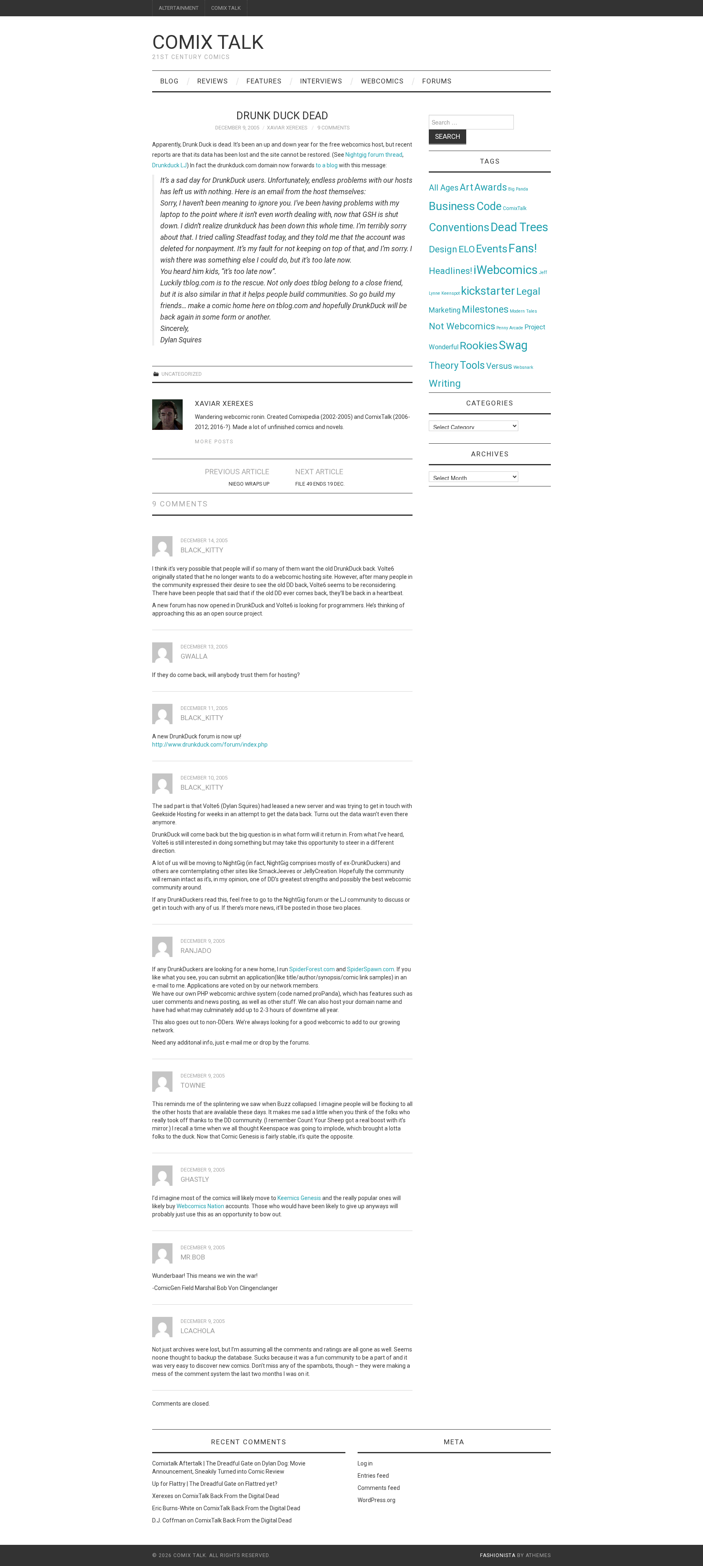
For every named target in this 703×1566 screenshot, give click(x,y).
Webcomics (382, 81)
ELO (466, 249)
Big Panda (518, 189)
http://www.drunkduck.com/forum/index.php (210, 744)
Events (491, 249)
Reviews (212, 81)
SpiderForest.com (312, 969)
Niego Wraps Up (249, 484)
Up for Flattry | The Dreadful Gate (194, 1484)
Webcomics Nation (200, 1206)
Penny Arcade (509, 328)
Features (264, 81)
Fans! (523, 248)
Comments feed (379, 1488)
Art (466, 187)
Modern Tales (523, 311)
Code (489, 206)
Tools (472, 365)
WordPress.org (376, 1500)
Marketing (445, 310)
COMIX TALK (226, 8)
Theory (443, 365)
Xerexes (162, 1496)
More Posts (214, 441)
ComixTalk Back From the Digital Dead (230, 1496)
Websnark (523, 367)
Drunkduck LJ (169, 165)
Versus (499, 366)
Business (452, 206)
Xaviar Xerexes (287, 128)
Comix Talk (208, 42)
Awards (490, 187)
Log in (365, 1463)
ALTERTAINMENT (179, 8)
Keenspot (450, 293)
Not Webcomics (462, 326)
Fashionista (497, 1555)
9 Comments (333, 128)
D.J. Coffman (169, 1520)
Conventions (459, 227)
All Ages (443, 188)
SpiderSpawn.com (370, 969)
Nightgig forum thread (373, 154)
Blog (169, 81)
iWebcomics (506, 270)
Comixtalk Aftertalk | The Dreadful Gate (202, 1463)
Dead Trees (519, 227)
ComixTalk (514, 208)
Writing (445, 383)
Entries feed (373, 1475)
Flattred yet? (261, 1484)
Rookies (479, 345)
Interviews (321, 81)
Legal (528, 291)
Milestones (485, 309)
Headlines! (450, 270)
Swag (513, 345)
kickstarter (488, 291)
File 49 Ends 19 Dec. (320, 484)
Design (443, 249)
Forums (437, 81)
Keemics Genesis (299, 1198)
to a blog (327, 165)
